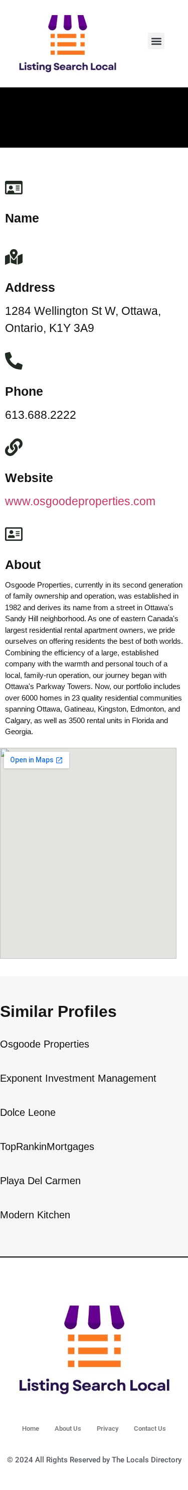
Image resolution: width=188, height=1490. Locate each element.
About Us (68, 1428)
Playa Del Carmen (40, 1180)
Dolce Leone (28, 1112)
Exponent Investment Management (78, 1078)
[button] (156, 41)
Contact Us (150, 1428)
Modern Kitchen (35, 1214)
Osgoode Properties (44, 1044)
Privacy (107, 1428)
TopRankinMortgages (47, 1146)
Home (30, 1428)
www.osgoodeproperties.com (80, 501)
